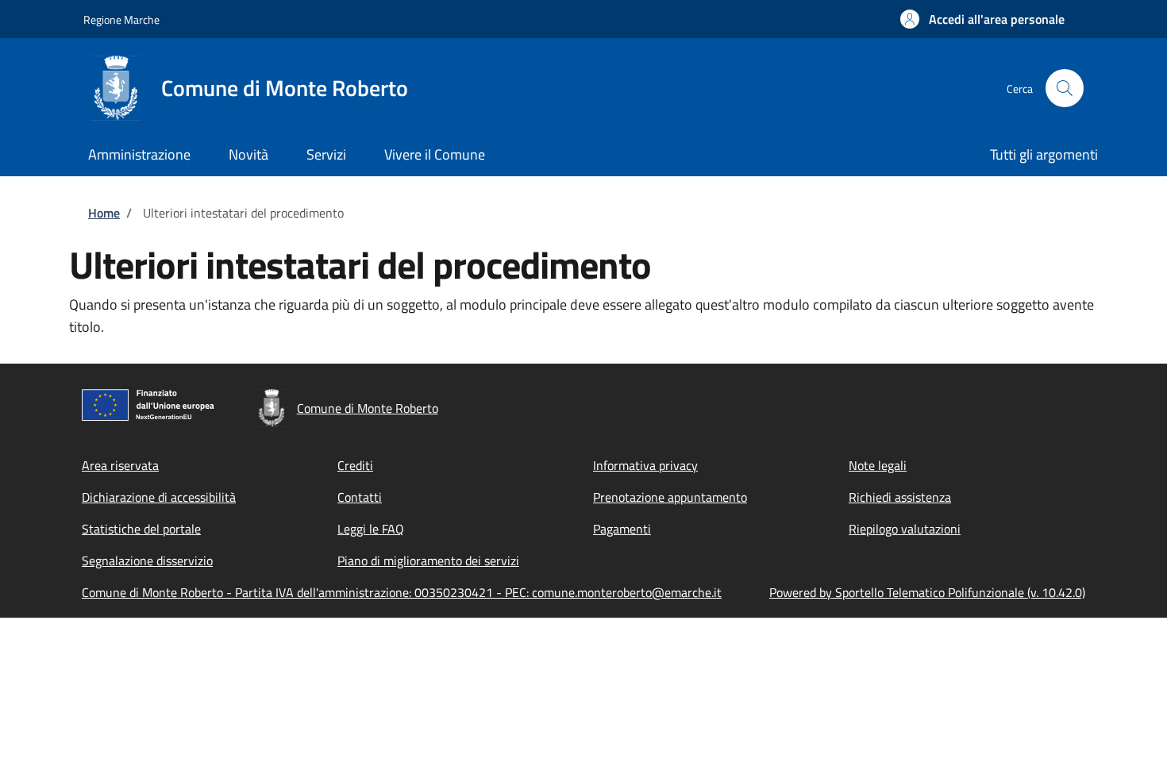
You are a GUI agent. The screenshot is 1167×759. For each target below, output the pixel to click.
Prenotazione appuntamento (670, 497)
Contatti (359, 497)
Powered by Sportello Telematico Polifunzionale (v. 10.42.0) (927, 592)
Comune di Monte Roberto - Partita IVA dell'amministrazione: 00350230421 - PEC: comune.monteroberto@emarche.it (402, 592)
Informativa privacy (645, 465)
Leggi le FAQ (370, 528)
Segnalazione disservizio (147, 560)
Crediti (355, 465)
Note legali (878, 465)
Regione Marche (121, 19)
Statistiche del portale (141, 528)
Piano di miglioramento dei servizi (428, 560)
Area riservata (120, 465)
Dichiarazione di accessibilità (159, 497)
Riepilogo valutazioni (905, 528)
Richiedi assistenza (900, 497)
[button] (982, 19)
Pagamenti (622, 528)
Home (104, 212)
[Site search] (1065, 88)
